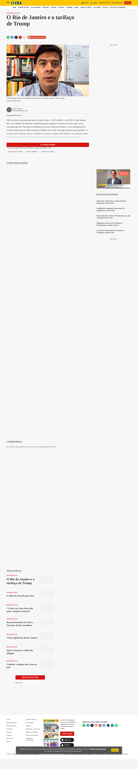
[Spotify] (116, 725)
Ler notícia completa (47, 145)
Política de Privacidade (29, 739)
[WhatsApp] (83, 725)
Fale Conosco (99, 754)
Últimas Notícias (23, 7)
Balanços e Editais (32, 732)
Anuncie (66, 754)
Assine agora (67, 733)
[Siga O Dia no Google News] (37, 37)
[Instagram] (96, 725)
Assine (127, 3)
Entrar (86, 2)
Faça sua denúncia (117, 2)
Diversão (46, 7)
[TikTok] (108, 725)
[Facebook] (88, 725)
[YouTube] (100, 725)
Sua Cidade (97, 7)
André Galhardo (47, 152)
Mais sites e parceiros (33, 729)
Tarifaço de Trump (15, 152)
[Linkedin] (112, 725)
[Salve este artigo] (20, 37)
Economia (69, 7)
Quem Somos (110, 754)
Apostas (105, 7)
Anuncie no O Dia (104, 2)
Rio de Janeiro (36, 7)
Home (14, 7)
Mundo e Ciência (86, 7)
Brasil (76, 7)
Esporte (53, 7)
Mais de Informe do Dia (30, 677)
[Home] (16, 4)
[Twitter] (92, 725)
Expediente (90, 754)
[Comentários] (24, 37)
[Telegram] (104, 725)
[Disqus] (48, 474)
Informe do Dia (13, 13)
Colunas (61, 7)
